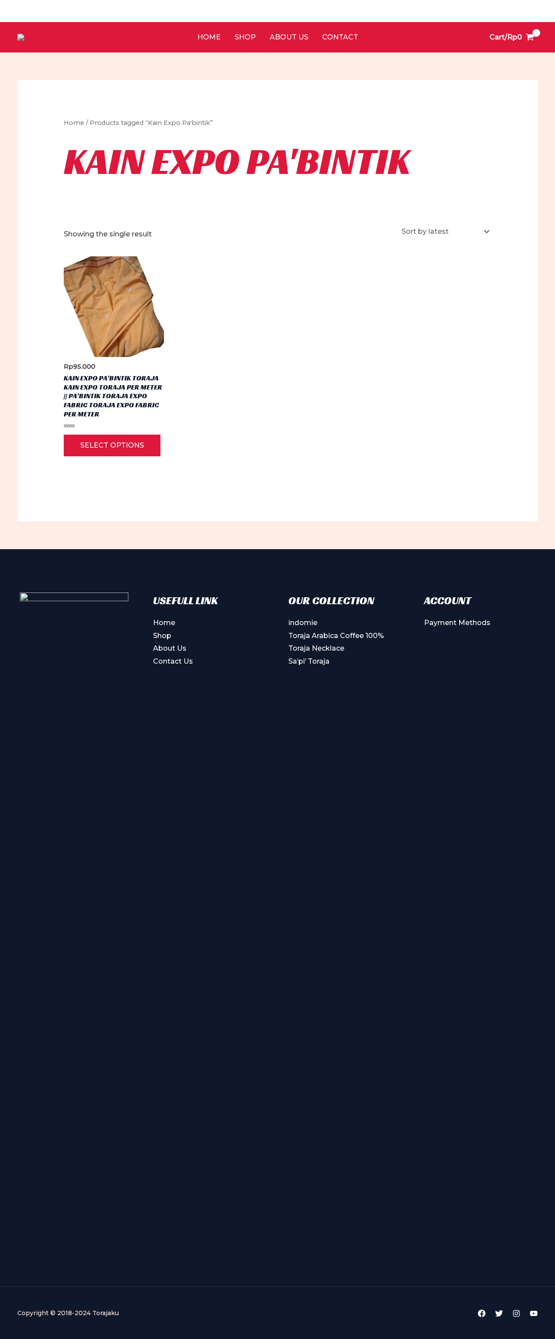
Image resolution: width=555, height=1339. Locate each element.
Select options (112, 445)
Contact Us (173, 661)
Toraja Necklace (316, 648)
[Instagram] (516, 1313)
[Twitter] (499, 1313)
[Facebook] (482, 1313)
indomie (302, 623)
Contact (340, 37)
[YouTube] (534, 1313)
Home (209, 37)
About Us (289, 37)
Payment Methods (457, 623)
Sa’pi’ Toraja (309, 661)
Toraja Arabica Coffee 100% (336, 636)
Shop (245, 37)
